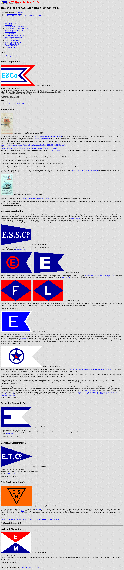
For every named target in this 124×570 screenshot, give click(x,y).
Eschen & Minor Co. (11, 46)
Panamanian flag (75, 218)
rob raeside (20, 12)
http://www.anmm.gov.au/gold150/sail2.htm (36, 198)
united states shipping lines (14, 14)
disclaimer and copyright (25, 15)
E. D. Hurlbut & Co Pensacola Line (16, 30)
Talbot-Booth (23, 338)
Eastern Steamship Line (12, 40)
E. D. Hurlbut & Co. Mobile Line (15, 26)
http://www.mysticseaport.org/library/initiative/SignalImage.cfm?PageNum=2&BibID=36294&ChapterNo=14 (34, 145)
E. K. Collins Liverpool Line (13, 37)
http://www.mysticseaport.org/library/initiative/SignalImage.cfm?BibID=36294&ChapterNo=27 (30, 148)
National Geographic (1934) (107, 276)
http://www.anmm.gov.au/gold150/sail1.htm (84, 170)
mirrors (39, 15)
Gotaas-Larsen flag (89, 390)
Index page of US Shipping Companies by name (19, 56)
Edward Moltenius (10, 32)
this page (39, 509)
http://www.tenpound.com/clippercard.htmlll (48, 136)
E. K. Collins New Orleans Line (14, 35)
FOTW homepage (9, 15)
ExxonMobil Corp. (10, 47)
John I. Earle (8, 25)
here (22, 511)
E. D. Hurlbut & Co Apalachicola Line (16, 28)
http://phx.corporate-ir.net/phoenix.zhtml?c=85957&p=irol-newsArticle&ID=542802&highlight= (30, 519)
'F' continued (37, 567)
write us (35, 15)
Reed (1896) (9, 433)
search (16, 15)
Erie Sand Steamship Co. (12, 44)
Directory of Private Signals (42, 138)
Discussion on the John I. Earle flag (15, 103)
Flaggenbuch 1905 (21, 249)
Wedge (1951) (66, 277)
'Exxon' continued (25, 567)
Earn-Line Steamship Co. (12, 39)
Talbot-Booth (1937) (91, 276)
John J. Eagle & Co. (11, 23)
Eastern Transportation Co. (13, 42)
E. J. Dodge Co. (10, 33)
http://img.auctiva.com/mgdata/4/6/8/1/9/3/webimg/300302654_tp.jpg (90, 369)
